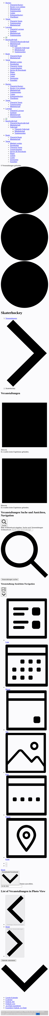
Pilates (12, 72)
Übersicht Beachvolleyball (19, 42)
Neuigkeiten (14, 64)
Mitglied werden (16, 62)
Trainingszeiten (15, 11)
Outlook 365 (10, 1002)
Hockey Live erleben (17, 7)
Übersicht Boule (16, 56)
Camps (12, 13)
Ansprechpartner (16, 68)
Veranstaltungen (11, 318)
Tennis (7, 19)
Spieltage (13, 31)
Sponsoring (14, 78)
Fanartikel (13, 80)
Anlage (12, 74)
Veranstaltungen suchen (10, 579)
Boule (7, 54)
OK (38, 1014)
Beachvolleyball (11, 40)
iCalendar (8, 1000)
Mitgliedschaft (15, 9)
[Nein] (41, 1014)
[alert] (24, 425)
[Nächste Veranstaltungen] (6, 866)
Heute (3, 870)
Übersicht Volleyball (22, 48)
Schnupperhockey (16, 15)
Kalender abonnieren (8, 960)
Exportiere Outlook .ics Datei (16, 1008)
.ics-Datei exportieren (13, 1006)
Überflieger (14, 17)
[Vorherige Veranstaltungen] (6, 863)
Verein (7, 60)
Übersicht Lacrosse (17, 29)
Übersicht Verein (16, 66)
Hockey (8, 3)
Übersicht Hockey (16, 5)
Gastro (12, 76)
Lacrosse (8, 27)
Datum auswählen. (26, 884)
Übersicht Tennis (16, 21)
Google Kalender (11, 998)
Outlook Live (10, 1004)
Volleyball (13, 46)
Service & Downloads (18, 70)
